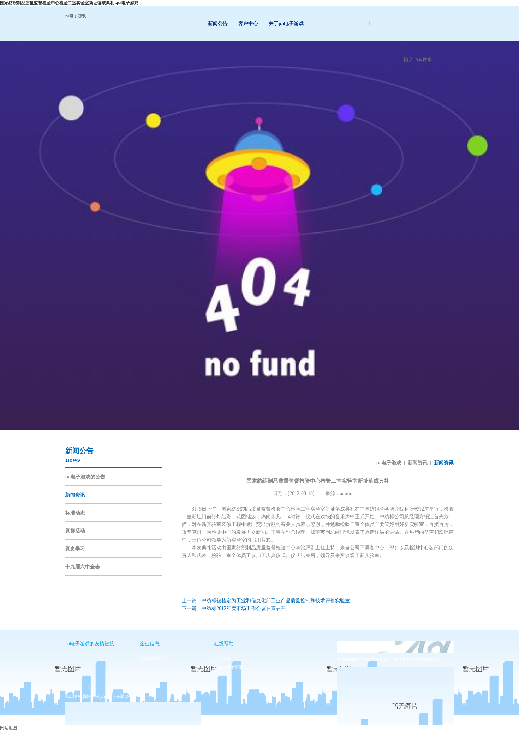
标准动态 (75, 512)
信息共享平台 (152, 658)
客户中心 (248, 23)
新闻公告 (218, 23)
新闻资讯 (75, 494)
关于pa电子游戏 (286, 23)
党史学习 (75, 548)
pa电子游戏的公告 (85, 476)
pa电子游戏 (75, 15)
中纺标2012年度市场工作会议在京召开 (244, 608)
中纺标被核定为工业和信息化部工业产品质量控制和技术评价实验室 (276, 600)
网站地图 (8, 727)
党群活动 (75, 530)
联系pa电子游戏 (228, 666)
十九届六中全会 (82, 566)
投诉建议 (222, 658)
